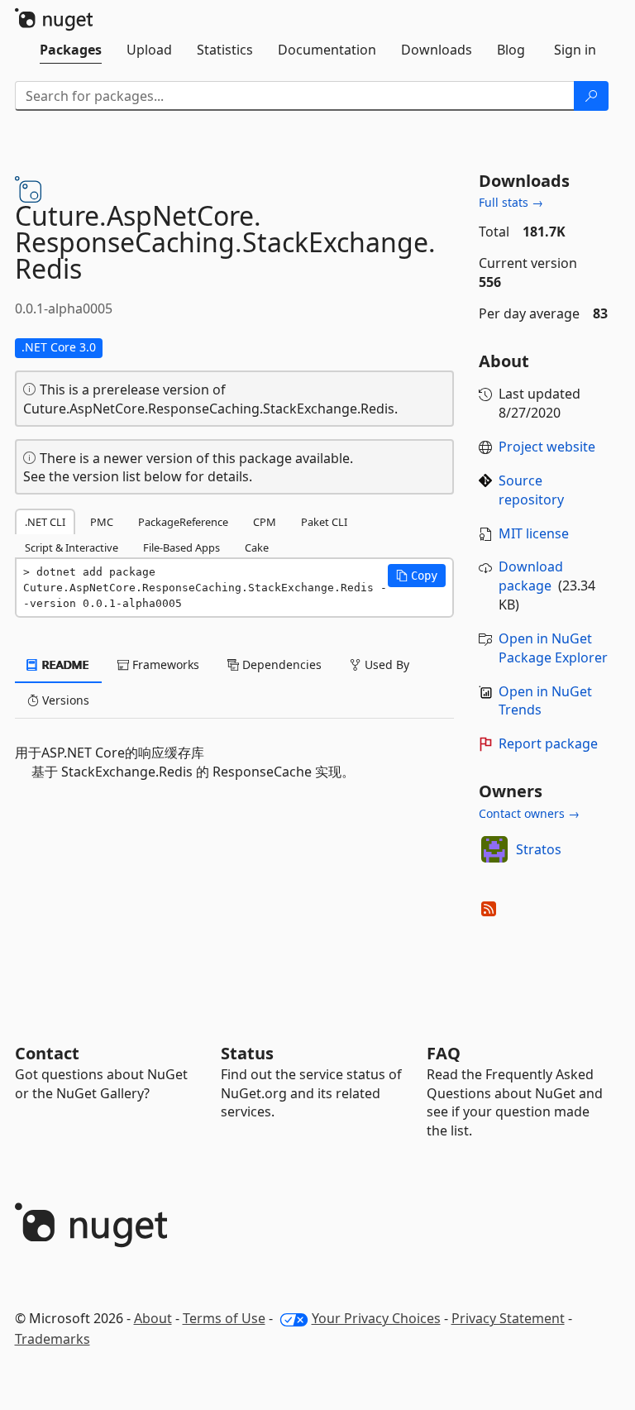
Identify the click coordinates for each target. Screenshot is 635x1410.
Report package (548, 743)
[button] (417, 575)
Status (247, 1053)
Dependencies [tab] (280, 664)
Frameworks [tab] (164, 664)
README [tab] (64, 664)
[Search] (591, 96)
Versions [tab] (64, 700)
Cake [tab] (257, 547)
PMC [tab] (101, 521)
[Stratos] (494, 849)
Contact (47, 1053)
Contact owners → (529, 813)
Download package (531, 576)
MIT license (534, 533)
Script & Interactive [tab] (71, 547)
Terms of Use (224, 1318)
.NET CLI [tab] (45, 521)
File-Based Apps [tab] (181, 547)
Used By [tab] (385, 664)
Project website (547, 446)
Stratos (538, 849)
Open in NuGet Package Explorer (553, 648)
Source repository (531, 490)
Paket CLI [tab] (324, 521)
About (153, 1318)
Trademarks (52, 1339)
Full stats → (511, 202)
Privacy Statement (508, 1318)
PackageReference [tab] (183, 521)
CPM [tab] (264, 521)
